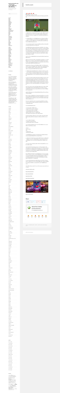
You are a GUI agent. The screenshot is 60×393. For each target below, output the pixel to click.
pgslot (9, 25)
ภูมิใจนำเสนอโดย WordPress (29, 232)
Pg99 (9, 186)
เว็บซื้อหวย (10, 323)
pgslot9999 (10, 199)
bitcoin (9, 129)
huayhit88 (10, 153)
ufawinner (10, 262)
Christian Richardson (36, 208)
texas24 (10, 248)
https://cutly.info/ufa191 (29, 173)
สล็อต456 (10, 294)
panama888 (10, 179)
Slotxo (9, 234)
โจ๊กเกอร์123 (10, 39)
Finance (10, 143)
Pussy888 (10, 210)
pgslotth (10, 202)
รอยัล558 (10, 287)
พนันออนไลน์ (10, 284)
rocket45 (10, 214)
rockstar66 (10, 216)
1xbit (9, 115)
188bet (9, 111)
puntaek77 (15, 379)
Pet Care (10, 182)
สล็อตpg (10, 305)
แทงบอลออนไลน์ (10, 389)
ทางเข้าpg (10, 276)
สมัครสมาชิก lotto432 (11, 288)
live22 (9, 57)
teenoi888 (10, 245)
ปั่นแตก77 (10, 283)
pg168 (9, 18)
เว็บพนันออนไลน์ (11, 329)
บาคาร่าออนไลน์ (11, 280)
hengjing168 (10, 150)
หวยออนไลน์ (10, 65)
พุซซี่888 (12, 384)
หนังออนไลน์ (10, 59)
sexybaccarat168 (11, 227)
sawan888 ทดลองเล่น (11, 221)
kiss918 (9, 33)
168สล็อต (10, 109)
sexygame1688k (11, 228)
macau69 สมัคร (10, 171)
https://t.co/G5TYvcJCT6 (29, 194)
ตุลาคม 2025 (10, 355)
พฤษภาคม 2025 (10, 362)
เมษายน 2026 (10, 347)
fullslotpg (10, 56)
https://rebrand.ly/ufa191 (30, 171)
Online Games (10, 175)
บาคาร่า (9, 277)
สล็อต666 (10, 298)
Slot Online (10, 231)
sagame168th (10, 49)
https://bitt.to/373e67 (29, 176)
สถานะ (27, 224)
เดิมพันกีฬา (10, 318)
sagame (10, 217)
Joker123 (11, 377)
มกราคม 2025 (10, 368)
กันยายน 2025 (10, 357)
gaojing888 (10, 147)
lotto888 (10, 168)
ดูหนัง (9, 273)
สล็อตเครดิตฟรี (10, 308)
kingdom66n (10, 161)
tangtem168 (10, 242)
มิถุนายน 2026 (10, 344)
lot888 (9, 167)
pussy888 (10, 26)
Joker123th (10, 158)
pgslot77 (10, 61)
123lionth (10, 108)
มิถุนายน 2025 (10, 361)
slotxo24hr (10, 235)
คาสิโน (9, 266)
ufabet (9, 256)
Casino (9, 136)
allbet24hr (10, 123)
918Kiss (9, 116)
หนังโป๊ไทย (10, 29)
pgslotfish (10, 200)
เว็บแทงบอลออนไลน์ (11, 332)
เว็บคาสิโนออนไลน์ (11, 322)
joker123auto (10, 157)
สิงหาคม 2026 (10, 341)
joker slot (10, 38)
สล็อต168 (10, 67)
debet (9, 137)
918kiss (9, 47)
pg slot (9, 32)
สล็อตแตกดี (10, 312)
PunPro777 (10, 207)
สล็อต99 (10, 304)
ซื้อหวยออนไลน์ (10, 64)
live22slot (10, 164)
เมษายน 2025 (10, 364)
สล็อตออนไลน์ (10, 45)
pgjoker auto (10, 192)
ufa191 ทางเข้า (32, 169)
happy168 (11, 376)
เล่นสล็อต (10, 319)
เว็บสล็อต (10, 330)
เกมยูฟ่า (9, 315)
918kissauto (10, 118)
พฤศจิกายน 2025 (11, 354)
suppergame (10, 241)
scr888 (9, 223)
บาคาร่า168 (10, 53)
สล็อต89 (10, 302)
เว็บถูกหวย (10, 326)
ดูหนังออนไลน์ (10, 274)
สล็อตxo (10, 44)
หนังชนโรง (10, 48)
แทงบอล (10, 333)
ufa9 (9, 255)
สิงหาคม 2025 (10, 358)
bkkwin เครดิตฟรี (11, 130)
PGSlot (9, 195)
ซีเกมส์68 (10, 270)
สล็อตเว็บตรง (10, 22)
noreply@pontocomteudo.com (38, 210)
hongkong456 (10, 151)
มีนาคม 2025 (10, 365)
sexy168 (10, 224)
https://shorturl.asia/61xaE (30, 178)
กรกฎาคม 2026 (10, 343)
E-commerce (10, 139)
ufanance (10, 259)
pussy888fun (12, 380)
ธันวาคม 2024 (10, 369)
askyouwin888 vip (11, 126)
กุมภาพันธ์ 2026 (10, 350)
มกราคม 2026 (10, 351)
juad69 (9, 160)
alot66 (9, 125)
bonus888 (10, 133)
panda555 (10, 181)
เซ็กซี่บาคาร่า (10, 316)
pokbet (9, 203)
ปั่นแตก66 (10, 62)
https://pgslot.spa (11, 31)
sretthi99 (15, 381)
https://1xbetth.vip (11, 30)
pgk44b (9, 193)
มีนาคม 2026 (10, 348)
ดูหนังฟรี (10, 51)
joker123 (10, 17)
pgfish (9, 188)
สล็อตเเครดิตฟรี (10, 311)
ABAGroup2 (10, 122)
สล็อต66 (10, 21)
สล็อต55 (10, 295)
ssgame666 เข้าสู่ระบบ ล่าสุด (12, 238)
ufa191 (9, 252)
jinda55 (9, 19)
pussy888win (10, 213)
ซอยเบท (9, 269)
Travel (9, 249)
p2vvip (9, 178)
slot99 (9, 20)
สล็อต (9, 40)
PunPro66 (10, 206)
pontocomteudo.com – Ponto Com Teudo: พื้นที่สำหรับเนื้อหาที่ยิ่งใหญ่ (13, 5)
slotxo (9, 27)
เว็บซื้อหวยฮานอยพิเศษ (11, 325)
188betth (10, 112)
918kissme (10, 119)
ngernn (9, 174)
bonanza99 (10, 132)
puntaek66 (10, 209)
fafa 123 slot (10, 140)
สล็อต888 (10, 23)
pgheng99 (10, 55)
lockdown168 (10, 165)
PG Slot (9, 185)
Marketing (10, 172)
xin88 (9, 263)
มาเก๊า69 (13, 384)
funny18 (10, 146)
